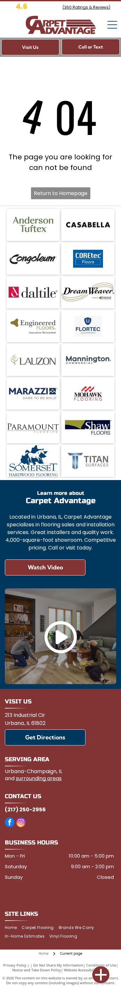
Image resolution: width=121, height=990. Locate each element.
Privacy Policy (14, 965)
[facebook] (10, 823)
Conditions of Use (101, 965)
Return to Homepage (60, 193)
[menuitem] (13, 927)
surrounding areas (39, 778)
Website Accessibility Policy (86, 970)
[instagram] (21, 823)
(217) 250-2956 (25, 809)
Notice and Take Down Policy (36, 970)
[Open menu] (112, 25)
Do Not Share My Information (58, 965)
